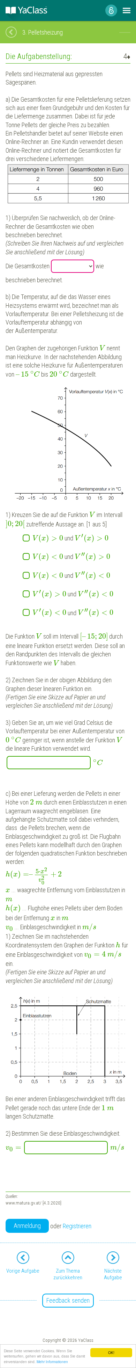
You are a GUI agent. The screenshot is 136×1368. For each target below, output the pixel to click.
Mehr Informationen (52, 1361)
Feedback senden (68, 1300)
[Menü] (127, 10)
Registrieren (77, 1226)
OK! (111, 1352)
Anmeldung (27, 1225)
